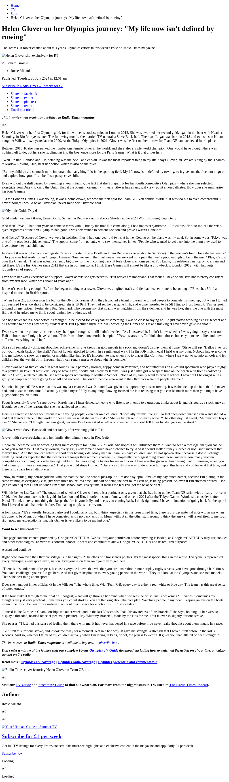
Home (15, 5)
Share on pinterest (23, 102)
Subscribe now (12, 753)
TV (13, 9)
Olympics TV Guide (103, 650)
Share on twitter (22, 98)
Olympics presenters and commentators (127, 662)
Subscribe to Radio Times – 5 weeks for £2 (32, 86)
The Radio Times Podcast (188, 685)
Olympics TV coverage (38, 662)
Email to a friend (22, 110)
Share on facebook (24, 93)
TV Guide (23, 685)
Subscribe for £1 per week (31, 736)
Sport (14, 13)
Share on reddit (21, 106)
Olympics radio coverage (76, 662)
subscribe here (108, 643)
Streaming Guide (51, 685)
